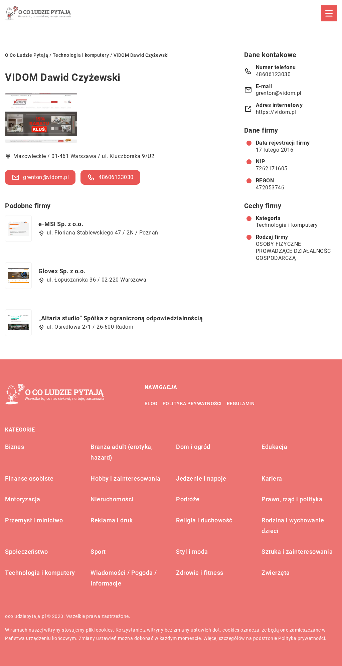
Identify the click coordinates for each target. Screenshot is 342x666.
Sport (98, 551)
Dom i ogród (193, 446)
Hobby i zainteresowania (126, 478)
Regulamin (241, 403)
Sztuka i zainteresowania (297, 551)
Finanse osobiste (29, 478)
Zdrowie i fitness (199, 572)
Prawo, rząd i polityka (292, 499)
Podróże (188, 499)
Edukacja (274, 446)
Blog (151, 403)
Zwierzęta (276, 572)
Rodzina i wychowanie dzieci (293, 525)
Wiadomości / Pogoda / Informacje (124, 578)
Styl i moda (192, 551)
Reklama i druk (112, 520)
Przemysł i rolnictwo (34, 520)
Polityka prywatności (192, 403)
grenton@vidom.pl (46, 177)
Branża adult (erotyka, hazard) (122, 452)
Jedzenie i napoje (201, 478)
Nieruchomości (112, 499)
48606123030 (116, 177)
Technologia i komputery (287, 225)
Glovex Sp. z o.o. (62, 271)
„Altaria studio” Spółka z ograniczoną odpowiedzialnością (120, 318)
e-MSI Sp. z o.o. (60, 223)
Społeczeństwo (26, 551)
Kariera (272, 478)
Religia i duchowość (204, 520)
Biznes (14, 446)
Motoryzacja (22, 499)
